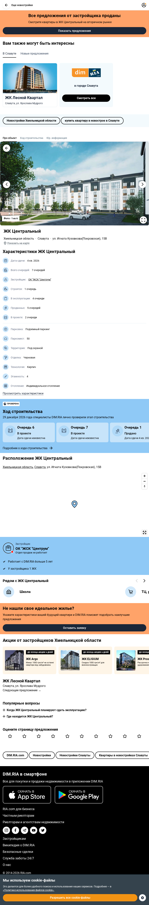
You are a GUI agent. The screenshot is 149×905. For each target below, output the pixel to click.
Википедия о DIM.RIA (19, 845)
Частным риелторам (18, 815)
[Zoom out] (144, 481)
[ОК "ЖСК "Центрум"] (8, 548)
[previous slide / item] (6, 184)
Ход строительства (31, 138)
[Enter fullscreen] (144, 532)
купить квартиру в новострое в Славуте (92, 120)
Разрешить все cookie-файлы (70, 897)
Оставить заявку (74, 628)
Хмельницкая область (19, 238)
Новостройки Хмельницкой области (31, 120)
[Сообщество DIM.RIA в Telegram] (24, 830)
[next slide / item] (142, 184)
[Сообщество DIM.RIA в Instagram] (6, 830)
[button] (6, 5)
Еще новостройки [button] (22, 5)
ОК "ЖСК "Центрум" (39, 279)
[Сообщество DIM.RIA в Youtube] (33, 830)
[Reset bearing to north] (144, 486)
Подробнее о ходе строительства (25, 448)
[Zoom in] (144, 476)
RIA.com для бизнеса (19, 809)
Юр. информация (57, 138)
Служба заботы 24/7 (18, 858)
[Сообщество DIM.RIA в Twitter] (42, 830)
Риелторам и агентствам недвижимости (33, 822)
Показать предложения (74, 31)
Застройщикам (14, 838)
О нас (7, 865)
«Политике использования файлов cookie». (28, 890)
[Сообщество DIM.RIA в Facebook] (15, 830)
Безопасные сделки (18, 852)
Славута (43, 238)
